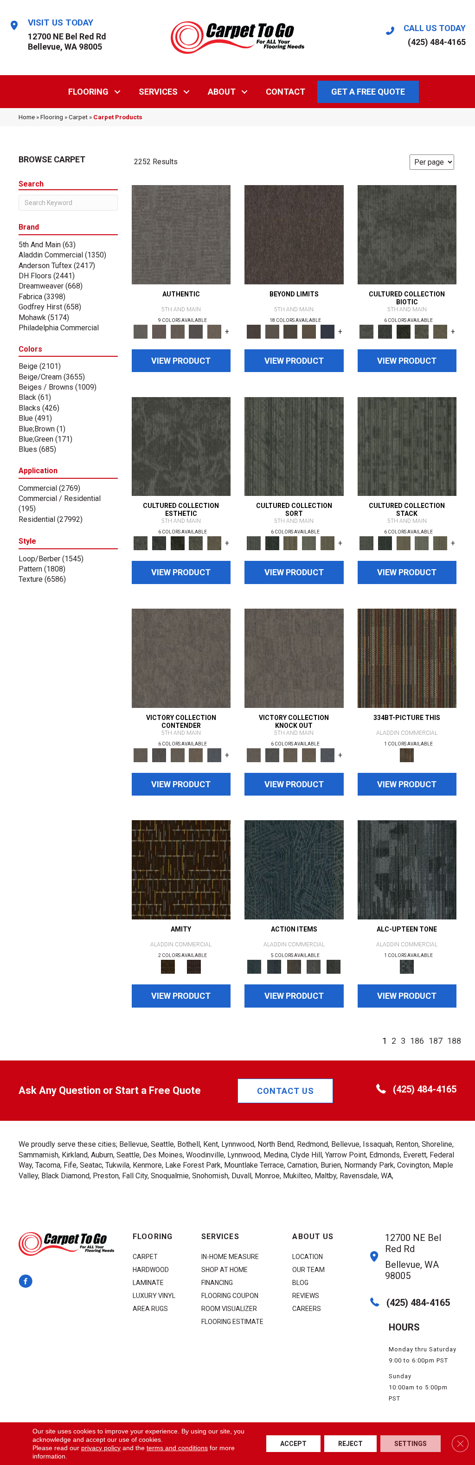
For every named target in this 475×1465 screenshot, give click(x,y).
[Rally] (196, 754)
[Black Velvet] (193, 966)
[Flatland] (327, 331)
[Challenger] (181, 657)
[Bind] (294, 446)
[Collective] (403, 331)
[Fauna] (309, 331)
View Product (181, 361)
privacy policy (101, 1448)
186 (417, 1041)
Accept (293, 1443)
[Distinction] (440, 331)
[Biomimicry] (407, 234)
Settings (410, 1443)
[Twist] (327, 543)
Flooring (88, 91)
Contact (285, 91)
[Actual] (181, 234)
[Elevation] (290, 331)
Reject (350, 1443)
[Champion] (159, 754)
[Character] (385, 331)
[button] (118, 91)
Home (27, 117)
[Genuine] (178, 331)
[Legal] (196, 331)
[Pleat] (309, 543)
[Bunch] (272, 543)
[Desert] (272, 331)
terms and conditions (177, 1448)
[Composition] (422, 331)
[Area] (294, 234)
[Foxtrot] (407, 869)
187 (436, 1041)
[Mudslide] (407, 657)
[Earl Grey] (313, 966)
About (222, 91)
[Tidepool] (294, 869)
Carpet (78, 117)
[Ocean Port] (274, 966)
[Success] (214, 754)
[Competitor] (178, 754)
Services (158, 91)
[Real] (214, 331)
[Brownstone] (293, 966)
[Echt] (159, 331)
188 (454, 1041)
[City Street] (333, 966)
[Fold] (290, 543)
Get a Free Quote (368, 91)
